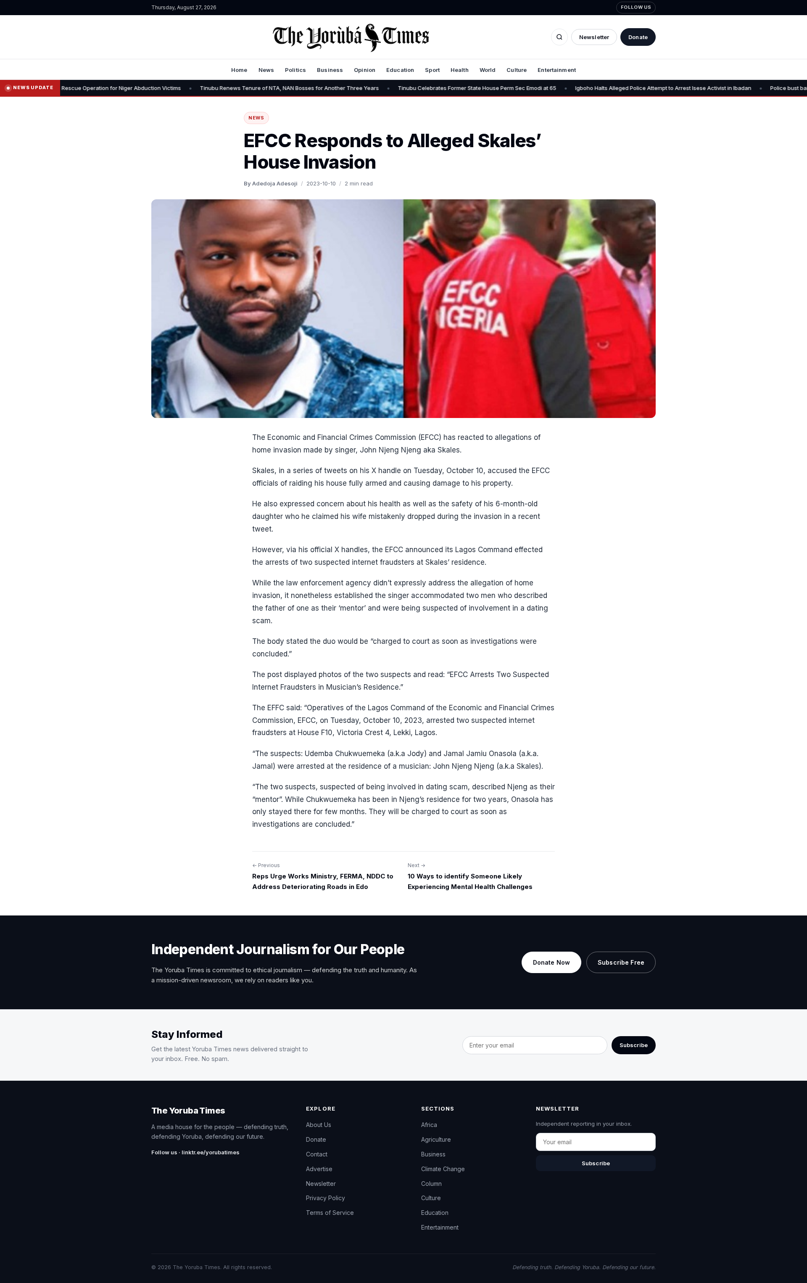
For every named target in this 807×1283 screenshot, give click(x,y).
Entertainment (557, 69)
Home (239, 69)
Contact (316, 1154)
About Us (318, 1124)
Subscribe (634, 1045)
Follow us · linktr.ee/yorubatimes (195, 1152)
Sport (432, 69)
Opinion (364, 69)
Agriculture (436, 1139)
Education (400, 69)
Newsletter (594, 37)
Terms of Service (330, 1212)
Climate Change (443, 1168)
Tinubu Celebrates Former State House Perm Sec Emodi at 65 (414, 88)
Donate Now (551, 962)
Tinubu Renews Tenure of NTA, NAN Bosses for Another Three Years (226, 88)
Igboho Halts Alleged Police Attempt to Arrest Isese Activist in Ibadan (600, 88)
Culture (516, 69)
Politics (295, 69)
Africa (429, 1124)
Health (460, 69)
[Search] (559, 37)
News (266, 69)
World (488, 69)
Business (330, 69)
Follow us (636, 7)
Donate (638, 37)
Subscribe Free (621, 962)
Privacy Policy (325, 1197)
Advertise (319, 1168)
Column (431, 1183)
